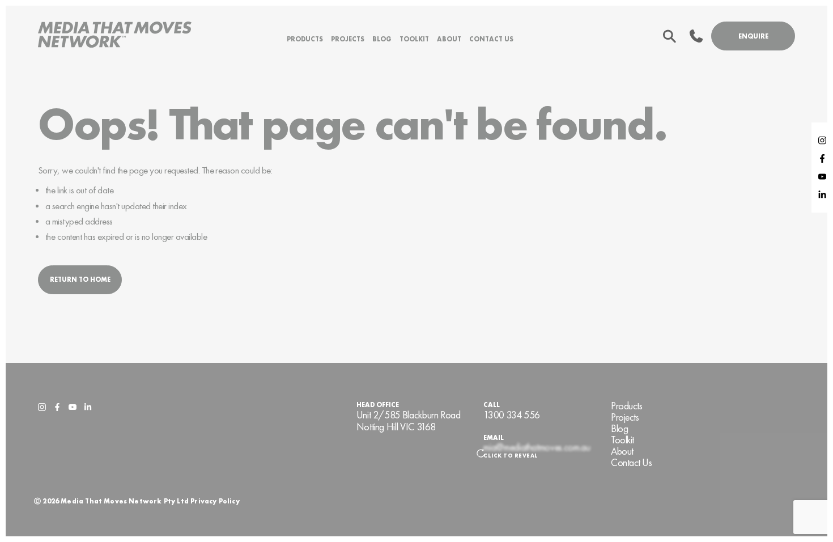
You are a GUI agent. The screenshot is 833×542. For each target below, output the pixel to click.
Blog (382, 39)
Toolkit (414, 39)
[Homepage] (115, 36)
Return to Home (80, 279)
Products (305, 39)
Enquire (753, 36)
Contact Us (491, 39)
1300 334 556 (511, 415)
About (449, 39)
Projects (347, 39)
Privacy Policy (215, 501)
